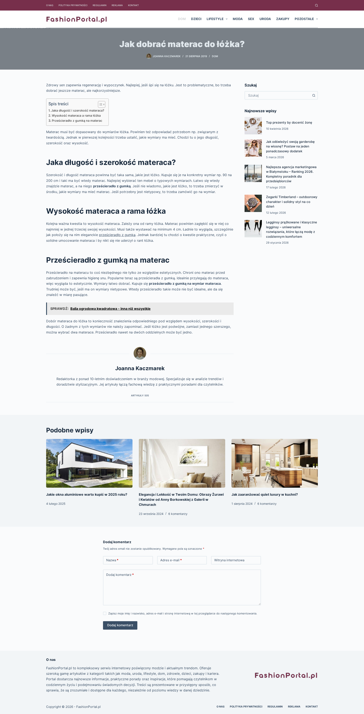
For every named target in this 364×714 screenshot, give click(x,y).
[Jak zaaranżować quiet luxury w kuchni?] (275, 463)
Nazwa (112, 560)
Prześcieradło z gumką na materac (77, 120)
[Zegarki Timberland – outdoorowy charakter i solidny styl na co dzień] (253, 203)
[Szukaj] (316, 5)
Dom (182, 19)
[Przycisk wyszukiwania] (313, 95)
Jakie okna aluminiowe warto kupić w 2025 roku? (86, 494)
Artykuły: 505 (140, 395)
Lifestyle (215, 19)
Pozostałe (304, 19)
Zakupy (282, 19)
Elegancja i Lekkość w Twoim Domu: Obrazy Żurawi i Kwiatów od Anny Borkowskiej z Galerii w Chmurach (181, 499)
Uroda (265, 19)
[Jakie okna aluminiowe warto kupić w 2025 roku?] (89, 463)
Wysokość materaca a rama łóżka (76, 115)
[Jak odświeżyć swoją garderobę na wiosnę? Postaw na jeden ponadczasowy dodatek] (253, 148)
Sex (251, 19)
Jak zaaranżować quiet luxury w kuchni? (265, 494)
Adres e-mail (171, 560)
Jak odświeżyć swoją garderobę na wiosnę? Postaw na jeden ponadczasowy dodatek (290, 146)
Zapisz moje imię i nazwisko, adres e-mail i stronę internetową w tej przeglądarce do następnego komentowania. (182, 613)
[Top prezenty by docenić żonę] (253, 125)
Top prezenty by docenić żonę (289, 122)
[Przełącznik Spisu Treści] (99, 104)
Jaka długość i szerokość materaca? (77, 110)
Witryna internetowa (229, 560)
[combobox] (277, 95)
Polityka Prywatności (73, 5)
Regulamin (99, 5)
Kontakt (133, 5)
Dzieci (196, 19)
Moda (238, 19)
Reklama (117, 5)
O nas (49, 5)
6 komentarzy (177, 514)
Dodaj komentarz (120, 575)
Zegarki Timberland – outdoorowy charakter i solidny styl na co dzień (291, 201)
